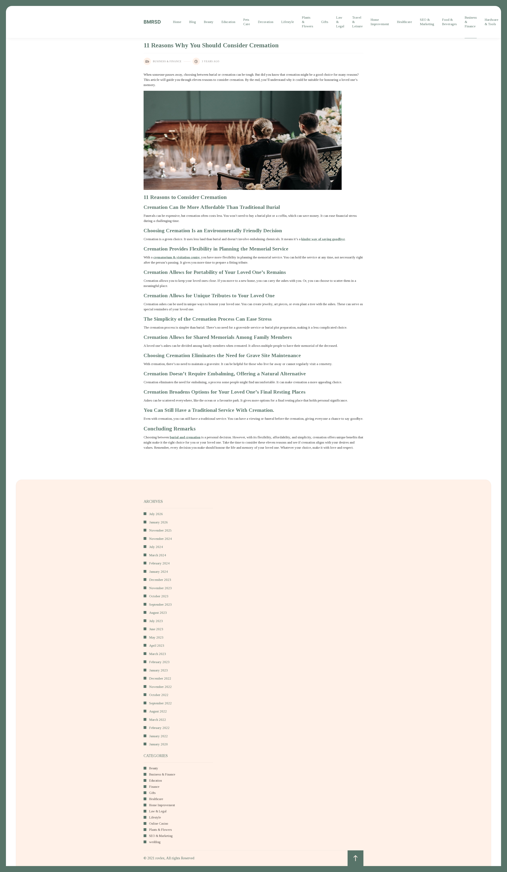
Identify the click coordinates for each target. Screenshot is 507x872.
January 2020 (158, 744)
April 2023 (156, 645)
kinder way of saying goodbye (323, 239)
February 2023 (159, 662)
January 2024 (158, 572)
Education (228, 22)
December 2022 (160, 678)
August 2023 (158, 613)
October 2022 (158, 695)
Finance (154, 786)
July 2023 (156, 621)
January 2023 (158, 670)
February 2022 (159, 728)
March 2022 (157, 720)
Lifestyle (287, 22)
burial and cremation (185, 437)
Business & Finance (471, 22)
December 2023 (160, 580)
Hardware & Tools (491, 22)
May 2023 (156, 637)
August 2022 (158, 711)
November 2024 (160, 539)
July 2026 (156, 514)
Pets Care (246, 22)
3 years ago (210, 61)
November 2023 (160, 588)
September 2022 (160, 703)
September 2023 (160, 604)
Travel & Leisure (357, 22)
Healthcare (404, 22)
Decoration (265, 22)
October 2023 (158, 596)
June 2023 (156, 629)
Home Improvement (380, 22)
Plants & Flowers (307, 22)
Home (177, 22)
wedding (155, 842)
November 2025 (160, 530)
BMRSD (152, 22)
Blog (192, 22)
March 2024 (157, 555)
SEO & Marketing (427, 22)
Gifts (324, 22)
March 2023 (157, 654)
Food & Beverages (449, 22)
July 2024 (156, 547)
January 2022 (158, 736)
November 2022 (160, 687)
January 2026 (158, 522)
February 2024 (159, 563)
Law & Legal (340, 22)
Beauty (208, 22)
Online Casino (158, 823)
